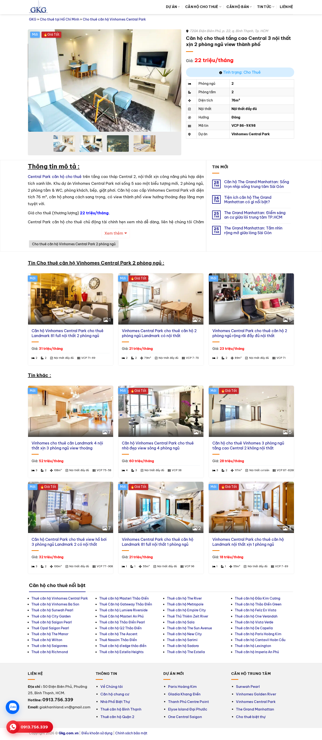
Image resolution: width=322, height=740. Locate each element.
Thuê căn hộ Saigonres (49, 646)
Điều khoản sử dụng (96, 733)
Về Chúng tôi (111, 686)
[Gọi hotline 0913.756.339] (13, 727)
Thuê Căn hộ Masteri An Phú (121, 616)
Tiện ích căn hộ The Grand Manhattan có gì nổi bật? (247, 199)
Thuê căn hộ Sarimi (182, 640)
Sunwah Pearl (248, 686)
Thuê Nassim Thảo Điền (118, 640)
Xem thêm (113, 233)
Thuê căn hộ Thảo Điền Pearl (122, 622)
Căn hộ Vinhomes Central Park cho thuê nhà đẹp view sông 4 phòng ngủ (158, 445)
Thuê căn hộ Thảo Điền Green (258, 604)
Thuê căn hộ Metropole (185, 604)
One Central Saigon (185, 717)
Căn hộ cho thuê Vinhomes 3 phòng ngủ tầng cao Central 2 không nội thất (248, 445)
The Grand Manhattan (255, 709)
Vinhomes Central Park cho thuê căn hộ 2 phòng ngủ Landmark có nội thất (159, 333)
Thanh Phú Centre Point (188, 701)
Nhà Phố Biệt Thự (115, 701)
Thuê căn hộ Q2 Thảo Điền (120, 628)
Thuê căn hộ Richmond (49, 652)
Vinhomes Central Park (256, 701)
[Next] (172, 80)
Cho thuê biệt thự (250, 717)
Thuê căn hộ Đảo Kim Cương (257, 598)
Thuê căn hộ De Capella (254, 628)
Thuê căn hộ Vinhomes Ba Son (55, 604)
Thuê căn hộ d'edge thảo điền (122, 646)
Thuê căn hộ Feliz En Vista (255, 610)
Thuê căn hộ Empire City (186, 610)
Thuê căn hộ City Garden (51, 616)
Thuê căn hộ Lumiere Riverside (123, 610)
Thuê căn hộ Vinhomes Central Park (59, 598)
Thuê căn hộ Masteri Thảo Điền (124, 598)
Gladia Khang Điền (184, 694)
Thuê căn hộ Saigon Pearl (51, 622)
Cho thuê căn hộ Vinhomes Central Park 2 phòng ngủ (74, 244)
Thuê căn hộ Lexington (253, 646)
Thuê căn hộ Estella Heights (121, 652)
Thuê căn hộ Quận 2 (117, 717)
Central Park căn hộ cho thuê (55, 176)
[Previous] (37, 80)
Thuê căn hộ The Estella (186, 652)
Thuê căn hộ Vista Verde (254, 622)
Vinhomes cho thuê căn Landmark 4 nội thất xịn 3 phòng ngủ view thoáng (67, 445)
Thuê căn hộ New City (184, 634)
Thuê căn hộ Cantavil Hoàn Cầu (260, 640)
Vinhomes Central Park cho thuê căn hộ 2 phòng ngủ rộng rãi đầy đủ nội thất (249, 333)
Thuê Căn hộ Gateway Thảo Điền (125, 604)
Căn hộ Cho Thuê (201, 7)
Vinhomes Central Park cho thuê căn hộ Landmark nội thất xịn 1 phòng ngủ (248, 542)
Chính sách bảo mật (131, 733)
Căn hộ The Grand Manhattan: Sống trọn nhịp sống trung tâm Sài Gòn (256, 184)
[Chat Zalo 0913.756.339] (12, 707)
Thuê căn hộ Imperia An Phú (257, 652)
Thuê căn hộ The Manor (49, 634)
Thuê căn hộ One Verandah (256, 616)
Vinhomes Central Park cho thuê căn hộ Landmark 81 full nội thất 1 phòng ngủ (157, 542)
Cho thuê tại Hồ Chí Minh (59, 19)
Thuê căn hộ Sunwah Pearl (52, 610)
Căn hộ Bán (238, 7)
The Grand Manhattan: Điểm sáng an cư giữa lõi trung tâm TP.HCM (254, 215)
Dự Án (171, 7)
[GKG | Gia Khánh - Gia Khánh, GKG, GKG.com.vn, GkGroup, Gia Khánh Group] (38, 7)
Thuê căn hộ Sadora (183, 646)
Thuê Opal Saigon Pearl (50, 628)
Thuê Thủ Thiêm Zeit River (187, 616)
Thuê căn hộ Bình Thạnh (120, 709)
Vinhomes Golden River (256, 694)
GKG (32, 19)
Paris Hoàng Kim (182, 686)
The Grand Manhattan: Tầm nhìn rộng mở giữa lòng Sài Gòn (253, 230)
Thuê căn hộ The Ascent (118, 634)
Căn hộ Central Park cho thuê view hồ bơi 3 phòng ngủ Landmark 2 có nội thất (69, 542)
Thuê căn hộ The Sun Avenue (189, 628)
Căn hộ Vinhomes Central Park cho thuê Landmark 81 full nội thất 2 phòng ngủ (67, 333)
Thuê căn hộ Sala (180, 622)
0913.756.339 (34, 727)
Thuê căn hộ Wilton (46, 640)
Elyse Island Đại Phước (187, 709)
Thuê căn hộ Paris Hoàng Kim (258, 634)
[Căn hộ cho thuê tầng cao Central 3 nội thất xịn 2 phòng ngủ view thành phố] (163, 80)
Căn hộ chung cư (114, 694)
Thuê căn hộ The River (184, 598)
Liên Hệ (286, 7)
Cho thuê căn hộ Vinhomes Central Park (114, 19)
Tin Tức (264, 7)
